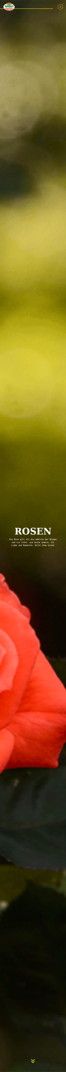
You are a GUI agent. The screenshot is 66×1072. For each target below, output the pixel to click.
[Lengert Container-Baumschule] (8, 6)
